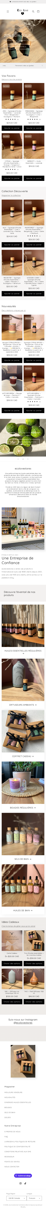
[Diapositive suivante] (27, 459)
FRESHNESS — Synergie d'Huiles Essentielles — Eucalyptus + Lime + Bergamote (34, 113)
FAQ (6, 1137)
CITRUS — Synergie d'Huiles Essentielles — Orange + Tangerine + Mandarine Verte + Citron (12, 164)
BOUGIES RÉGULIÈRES (21, 807)
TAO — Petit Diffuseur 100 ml (34, 992)
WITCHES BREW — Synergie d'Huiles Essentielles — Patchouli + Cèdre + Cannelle (33, 396)
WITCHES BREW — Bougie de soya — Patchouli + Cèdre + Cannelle (12, 395)
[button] (7, 11)
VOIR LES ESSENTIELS (16, 47)
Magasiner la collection (11, 195)
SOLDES (7, 1117)
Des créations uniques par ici (14, 310)
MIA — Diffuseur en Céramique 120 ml (12, 992)
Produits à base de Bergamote (23, 442)
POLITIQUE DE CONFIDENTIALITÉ (17, 1147)
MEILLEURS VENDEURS (13, 1092)
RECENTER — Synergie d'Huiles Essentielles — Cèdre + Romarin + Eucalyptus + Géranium (12, 280)
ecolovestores (24, 1022)
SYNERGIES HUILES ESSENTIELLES (17, 1102)
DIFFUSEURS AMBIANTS (21, 705)
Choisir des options (12, 963)
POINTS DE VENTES (12, 1162)
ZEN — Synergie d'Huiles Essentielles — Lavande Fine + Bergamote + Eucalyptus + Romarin (12, 113)
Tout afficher (23, 1009)
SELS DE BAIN (22, 859)
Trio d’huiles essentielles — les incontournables (34, 954)
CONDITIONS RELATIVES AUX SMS (17, 1152)
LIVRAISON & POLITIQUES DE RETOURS (19, 1142)
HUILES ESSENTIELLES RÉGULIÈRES (23, 651)
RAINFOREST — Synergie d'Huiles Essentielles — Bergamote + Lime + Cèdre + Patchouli (34, 230)
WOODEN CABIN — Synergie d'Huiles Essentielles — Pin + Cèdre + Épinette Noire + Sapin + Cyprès (34, 281)
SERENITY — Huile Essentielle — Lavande (34, 162)
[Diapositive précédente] (18, 459)
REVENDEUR (9, 1157)
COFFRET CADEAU (21, 756)
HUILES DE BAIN (21, 910)
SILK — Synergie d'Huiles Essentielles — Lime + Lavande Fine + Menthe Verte (12, 230)
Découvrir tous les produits (12, 79)
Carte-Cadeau (12, 953)
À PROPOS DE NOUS (12, 1132)
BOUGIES (8, 1107)
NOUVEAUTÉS (9, 1097)
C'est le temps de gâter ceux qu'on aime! (18, 926)
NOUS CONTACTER (11, 1167)
